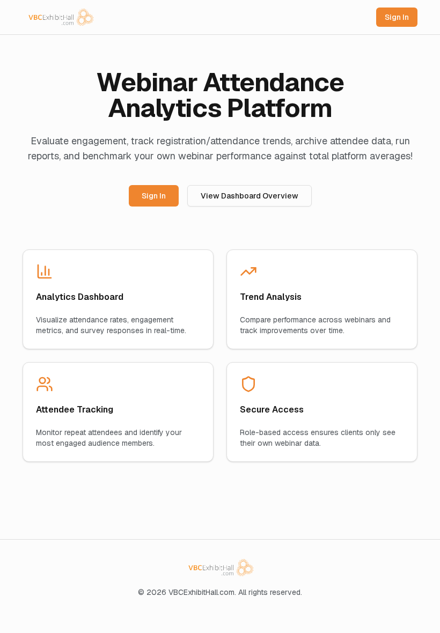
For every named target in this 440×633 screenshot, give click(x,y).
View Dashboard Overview (249, 196)
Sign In (397, 17)
